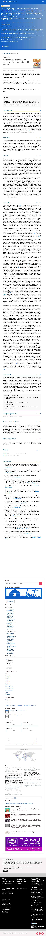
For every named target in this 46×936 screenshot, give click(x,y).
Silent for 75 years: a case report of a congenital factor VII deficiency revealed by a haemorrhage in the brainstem (26, 815)
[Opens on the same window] (5, 871)
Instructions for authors (21, 886)
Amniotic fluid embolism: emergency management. (33, 779)
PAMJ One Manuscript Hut (37, 907)
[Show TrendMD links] (41, 797)
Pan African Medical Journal (8, 881)
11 (33, 328)
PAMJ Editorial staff (6, 909)
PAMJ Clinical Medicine (7, 883)
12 (33, 357)
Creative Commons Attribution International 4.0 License (29, 30)
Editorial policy (19, 883)
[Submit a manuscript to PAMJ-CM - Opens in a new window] (23, 593)
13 (16, 363)
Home (3, 53)
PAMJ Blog (4, 897)
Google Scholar (8, 699)
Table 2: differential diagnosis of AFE (15, 715)
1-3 (20, 205)
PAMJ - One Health (6, 886)
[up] (40, 110)
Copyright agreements (21, 881)
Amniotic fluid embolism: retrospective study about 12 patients (19, 803)
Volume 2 (8, 53)
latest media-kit (36, 917)
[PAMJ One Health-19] (23, 844)
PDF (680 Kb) (6, 46)
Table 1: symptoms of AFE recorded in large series (18, 710)
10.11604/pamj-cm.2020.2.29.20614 (30, 8)
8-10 (39, 236)
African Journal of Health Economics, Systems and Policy (7, 893)
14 (3, 369)
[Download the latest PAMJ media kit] (34, 923)
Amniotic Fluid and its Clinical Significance (31, 783)
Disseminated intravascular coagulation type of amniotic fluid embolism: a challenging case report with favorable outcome (14, 769)
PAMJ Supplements (6, 907)
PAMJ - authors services (21, 888)
